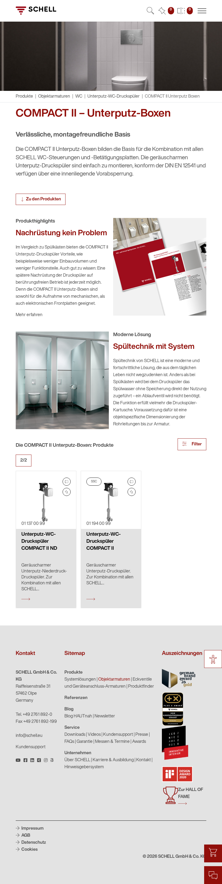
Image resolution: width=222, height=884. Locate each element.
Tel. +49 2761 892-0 (34, 715)
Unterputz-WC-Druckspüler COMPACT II (103, 541)
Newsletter (104, 716)
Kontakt (143, 760)
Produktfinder (141, 686)
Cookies (29, 849)
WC (78, 96)
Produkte (73, 672)
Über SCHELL (77, 760)
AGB (25, 835)
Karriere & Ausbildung (113, 760)
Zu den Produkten (43, 199)
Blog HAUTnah (78, 716)
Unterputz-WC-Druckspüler (113, 96)
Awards (139, 742)
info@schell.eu (29, 736)
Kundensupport (30, 747)
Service (72, 728)
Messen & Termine (112, 742)
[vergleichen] (67, 482)
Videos (94, 735)
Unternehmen (77, 753)
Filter (196, 444)
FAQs (69, 742)
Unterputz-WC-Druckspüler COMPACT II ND (39, 541)
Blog (69, 709)
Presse (141, 735)
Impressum (32, 828)
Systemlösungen (80, 679)
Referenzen (75, 698)
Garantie (85, 742)
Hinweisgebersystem (84, 767)
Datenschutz (33, 842)
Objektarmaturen (54, 96)
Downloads (74, 735)
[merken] (67, 492)
